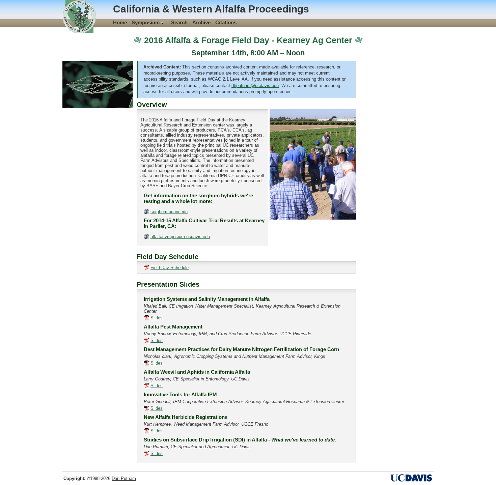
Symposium (146, 22)
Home (120, 22)
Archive (201, 22)
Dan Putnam (124, 478)
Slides (156, 317)
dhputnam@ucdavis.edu (255, 85)
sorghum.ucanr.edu (169, 211)
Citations (226, 22)
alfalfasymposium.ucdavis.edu (180, 236)
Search (179, 22)
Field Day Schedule (169, 267)
